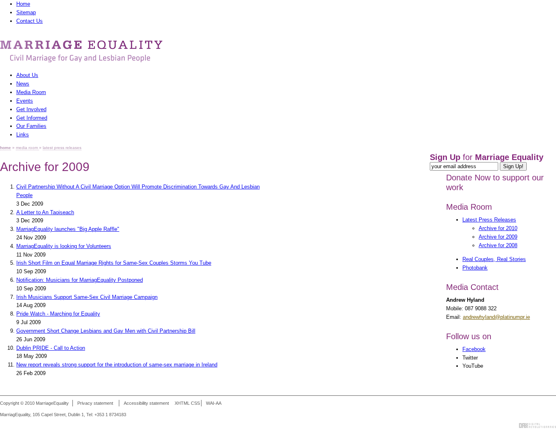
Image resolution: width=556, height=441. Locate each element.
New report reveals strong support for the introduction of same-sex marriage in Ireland (116, 365)
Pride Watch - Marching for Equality (58, 314)
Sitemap (26, 12)
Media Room (469, 206)
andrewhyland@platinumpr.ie (496, 317)
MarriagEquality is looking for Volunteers (63, 246)
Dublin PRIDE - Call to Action (50, 348)
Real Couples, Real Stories (494, 259)
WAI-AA (213, 403)
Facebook (474, 349)
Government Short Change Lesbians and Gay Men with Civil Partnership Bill (105, 331)
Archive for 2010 (498, 228)
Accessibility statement (146, 403)
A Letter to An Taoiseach (45, 212)
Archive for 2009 (498, 237)
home (5, 147)
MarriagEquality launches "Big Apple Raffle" (67, 229)
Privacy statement (95, 403)
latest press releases (62, 147)
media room (27, 147)
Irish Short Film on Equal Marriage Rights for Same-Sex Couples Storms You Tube (113, 263)
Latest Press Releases (489, 220)
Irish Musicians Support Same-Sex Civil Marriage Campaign (87, 297)
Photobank (475, 268)
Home (23, 4)
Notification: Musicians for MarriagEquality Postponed (79, 280)
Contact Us (29, 21)
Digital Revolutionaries (537, 425)
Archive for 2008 (498, 245)
